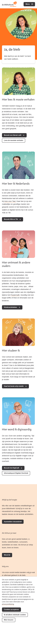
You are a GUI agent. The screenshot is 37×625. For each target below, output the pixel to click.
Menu (30, 4)
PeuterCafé (15, 295)
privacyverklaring (8, 604)
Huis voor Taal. (10, 201)
